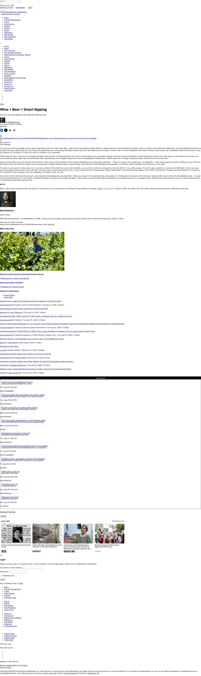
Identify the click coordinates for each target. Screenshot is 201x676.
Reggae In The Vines (9, 498)
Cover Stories (9, 74)
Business (3, 312)
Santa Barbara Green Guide (15, 78)
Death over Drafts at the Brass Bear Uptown (18, 409)
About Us (8, 84)
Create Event (9, 88)
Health (3, 373)
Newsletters (20, 7)
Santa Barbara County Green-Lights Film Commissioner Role (24, 309)
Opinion (7, 26)
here (60, 564)
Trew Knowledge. (71, 673)
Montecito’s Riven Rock (9, 346)
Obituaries (8, 32)
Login (30, 7)
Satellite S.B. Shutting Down (9, 291)
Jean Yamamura (16, 312)
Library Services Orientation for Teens (16, 383)
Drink (2, 104)
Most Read (8, 297)
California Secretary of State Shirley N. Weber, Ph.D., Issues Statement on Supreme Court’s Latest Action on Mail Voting (47, 331)
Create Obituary (10, 636)
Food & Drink (9, 24)
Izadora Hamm (21, 358)
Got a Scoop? (14, 14)
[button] (16, 538)
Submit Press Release (12, 618)
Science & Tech (6, 358)
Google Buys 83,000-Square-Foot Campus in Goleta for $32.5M (25, 354)
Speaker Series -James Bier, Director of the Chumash (22, 460)
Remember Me (8, 576)
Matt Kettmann (14, 122)
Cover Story (9, 610)
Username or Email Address (11, 568)
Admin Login (9, 640)
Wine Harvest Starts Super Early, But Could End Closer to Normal (22, 274)
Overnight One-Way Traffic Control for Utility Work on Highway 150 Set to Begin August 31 (36, 316)
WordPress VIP (93, 673)
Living (6, 22)
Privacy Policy (5, 667)
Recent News (9, 295)
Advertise (8, 82)
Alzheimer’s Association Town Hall (14, 435)
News (6, 18)
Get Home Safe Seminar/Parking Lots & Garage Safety (22, 422)
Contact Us (8, 86)
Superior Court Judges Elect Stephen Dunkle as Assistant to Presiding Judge (30, 301)
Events (7, 28)
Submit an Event (6, 7)
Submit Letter (9, 638)
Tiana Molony (13, 343)
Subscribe (5, 14)
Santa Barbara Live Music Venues (17, 55)
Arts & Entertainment (12, 20)
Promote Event (10, 598)
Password (4, 572)
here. (21, 583)
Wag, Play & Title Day (9, 473)
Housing (3, 365)
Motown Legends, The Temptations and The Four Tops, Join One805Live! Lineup (32, 339)
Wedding (7, 76)
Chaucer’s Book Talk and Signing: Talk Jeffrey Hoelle (22, 396)
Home (6, 46)
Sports (7, 30)
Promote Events (10, 626)
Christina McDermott (18, 365)
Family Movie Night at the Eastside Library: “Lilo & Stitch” (24, 447)
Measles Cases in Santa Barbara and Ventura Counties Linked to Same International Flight (35, 369)
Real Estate (8, 35)
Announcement (6, 305)
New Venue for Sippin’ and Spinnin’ (11, 282)
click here (53, 673)
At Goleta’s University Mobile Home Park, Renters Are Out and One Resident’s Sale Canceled (36, 361)
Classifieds (8, 39)
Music (2, 343)
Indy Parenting (10, 37)
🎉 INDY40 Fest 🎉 (8, 486)
